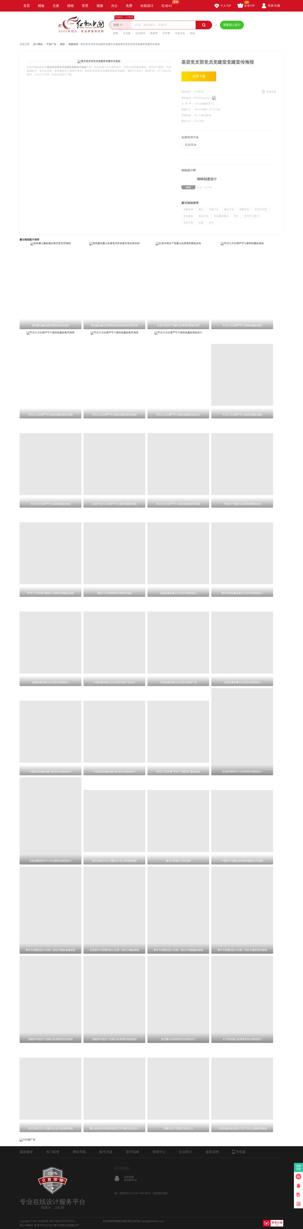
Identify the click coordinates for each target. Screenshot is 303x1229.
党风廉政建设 (221, 216)
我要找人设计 (232, 24)
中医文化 (180, 33)
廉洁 (200, 209)
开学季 (166, 33)
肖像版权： (187, 115)
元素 (56, 5)
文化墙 (126, 33)
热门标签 (52, 1152)
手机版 (241, 1152)
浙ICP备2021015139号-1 (62, 1221)
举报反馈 (271, 91)
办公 (114, 5)
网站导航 (79, 1152)
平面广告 (51, 44)
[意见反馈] (298, 1194)
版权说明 (212, 1152)
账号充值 (106, 1152)
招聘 (115, 33)
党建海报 (73, 44)
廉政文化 (203, 216)
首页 (26, 5)
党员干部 (188, 222)
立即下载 (199, 76)
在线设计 (147, 5)
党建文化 (214, 209)
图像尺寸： (187, 109)
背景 (85, 5)
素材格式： (187, 97)
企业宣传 (140, 33)
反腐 (200, 222)
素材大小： (187, 121)
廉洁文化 (229, 209)
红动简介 (185, 1152)
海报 (62, 44)
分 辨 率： (187, 103)
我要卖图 (298, 1167)
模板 (41, 5)
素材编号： (187, 91)
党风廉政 (188, 216)
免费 (129, 5)
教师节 (154, 33)
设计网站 (38, 44)
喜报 (192, 33)
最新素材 (26, 1152)
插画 (70, 5)
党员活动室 (261, 209)
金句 (211, 222)
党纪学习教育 (251, 216)
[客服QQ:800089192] (298, 1185)
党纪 (236, 216)
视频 (99, 5)
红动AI (167, 5)
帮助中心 (159, 1152)
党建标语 (188, 209)
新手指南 (132, 1152)
